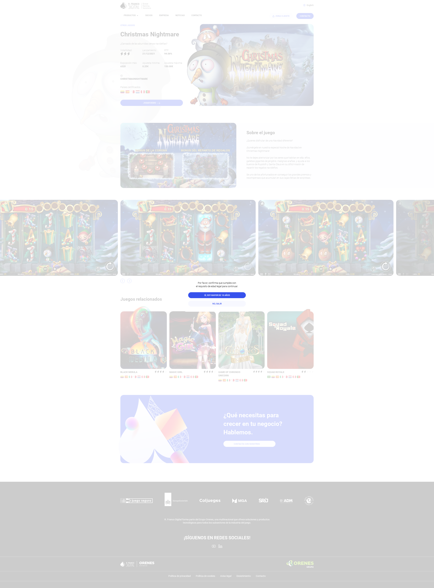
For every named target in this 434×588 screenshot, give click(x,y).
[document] (217, 294)
